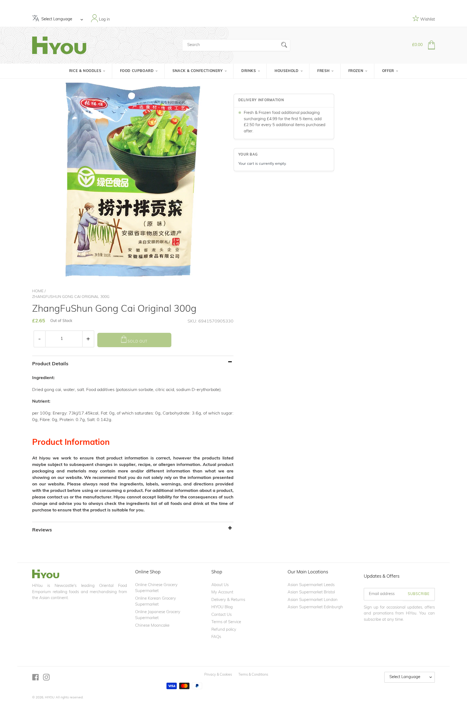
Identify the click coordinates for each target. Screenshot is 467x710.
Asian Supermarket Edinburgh (315, 607)
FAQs (216, 637)
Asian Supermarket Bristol (311, 592)
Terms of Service (226, 622)
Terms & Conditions (253, 674)
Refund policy (223, 630)
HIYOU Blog (222, 607)
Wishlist (427, 20)
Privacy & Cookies (218, 674)
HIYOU (50, 697)
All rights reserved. (70, 697)
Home (38, 291)
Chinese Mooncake (152, 626)
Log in (104, 19)
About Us (220, 585)
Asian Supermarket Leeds (311, 585)
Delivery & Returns (228, 600)
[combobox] (236, 45)
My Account (222, 592)
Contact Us (221, 615)
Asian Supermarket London (313, 600)
